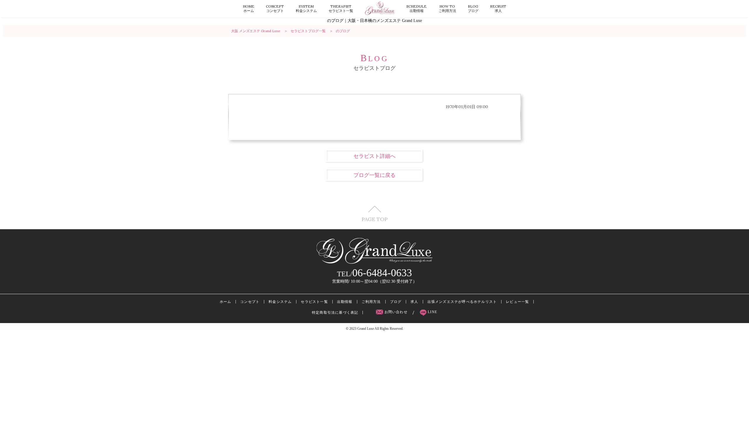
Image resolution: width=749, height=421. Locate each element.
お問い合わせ (396, 312)
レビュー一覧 (517, 302)
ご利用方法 (447, 8)
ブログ (473, 8)
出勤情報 (416, 8)
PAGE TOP (375, 219)
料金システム (306, 8)
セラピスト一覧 (341, 8)
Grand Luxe (365, 329)
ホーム (248, 8)
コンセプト (275, 8)
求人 (498, 8)
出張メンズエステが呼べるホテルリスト (462, 302)
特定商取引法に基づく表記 (335, 312)
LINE (432, 312)
